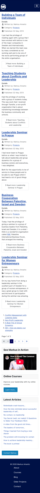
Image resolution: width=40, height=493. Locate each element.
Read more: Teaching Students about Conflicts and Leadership (15, 122)
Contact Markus (10, 453)
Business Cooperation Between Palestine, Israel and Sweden (14, 199)
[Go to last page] (26, 341)
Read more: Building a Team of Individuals (16, 64)
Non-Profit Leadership (14, 320)
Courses (17, 472)
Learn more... (10, 390)
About (16, 468)
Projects (16, 28)
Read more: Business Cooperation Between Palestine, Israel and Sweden (15, 247)
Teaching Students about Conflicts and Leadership (14, 76)
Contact (17, 486)
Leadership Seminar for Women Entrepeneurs (14, 260)
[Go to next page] (23, 341)
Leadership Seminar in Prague (14, 134)
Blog (16, 477)
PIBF (8, 234)
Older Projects (20, 482)
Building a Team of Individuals (13, 16)
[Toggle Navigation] (36, 5)
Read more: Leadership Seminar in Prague (15, 186)
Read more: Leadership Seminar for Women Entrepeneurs (15, 303)
